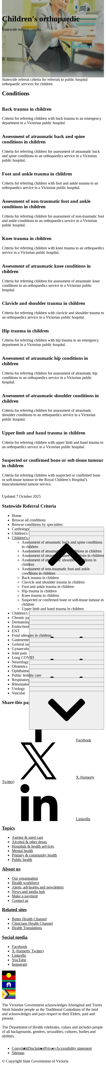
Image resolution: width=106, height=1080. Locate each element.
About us (11, 869)
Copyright (20, 1048)
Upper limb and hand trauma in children (43, 432)
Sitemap (18, 1053)
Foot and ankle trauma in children (37, 173)
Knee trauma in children (27, 238)
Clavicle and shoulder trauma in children (43, 303)
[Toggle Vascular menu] (66, 710)
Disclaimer (36, 1048)
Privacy (50, 1048)
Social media (15, 937)
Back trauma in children (27, 109)
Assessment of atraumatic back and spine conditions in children (43, 139)
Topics (8, 828)
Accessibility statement (74, 1048)
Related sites (14, 909)
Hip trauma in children (25, 330)
